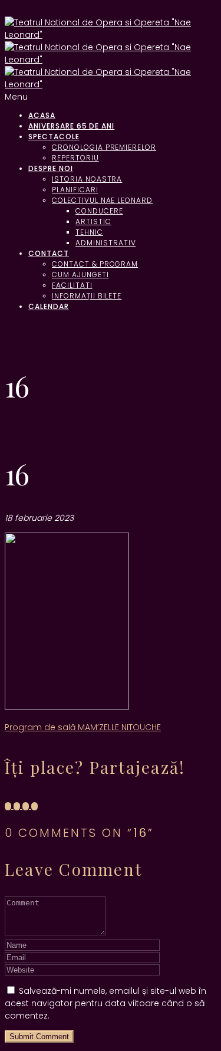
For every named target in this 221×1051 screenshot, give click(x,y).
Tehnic (89, 232)
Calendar (48, 306)
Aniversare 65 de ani (71, 126)
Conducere (99, 211)
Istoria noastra (87, 179)
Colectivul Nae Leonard (102, 200)
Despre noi (50, 168)
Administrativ (105, 243)
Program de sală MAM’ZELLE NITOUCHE (83, 727)
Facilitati (72, 285)
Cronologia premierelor (104, 147)
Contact (48, 253)
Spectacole (54, 137)
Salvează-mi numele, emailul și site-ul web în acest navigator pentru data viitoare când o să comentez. (105, 1003)
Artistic (93, 221)
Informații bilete (86, 296)
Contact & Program (95, 264)
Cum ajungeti (80, 275)
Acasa (41, 115)
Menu (16, 97)
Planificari (75, 190)
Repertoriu (75, 158)
